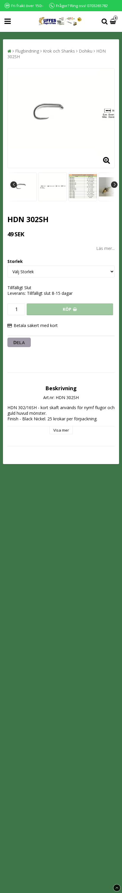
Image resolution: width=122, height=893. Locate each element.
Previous (13, 184)
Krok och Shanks (59, 51)
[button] (114, 22)
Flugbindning (27, 51)
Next (114, 184)
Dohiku (85, 51)
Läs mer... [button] (105, 248)
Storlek (15, 261)
